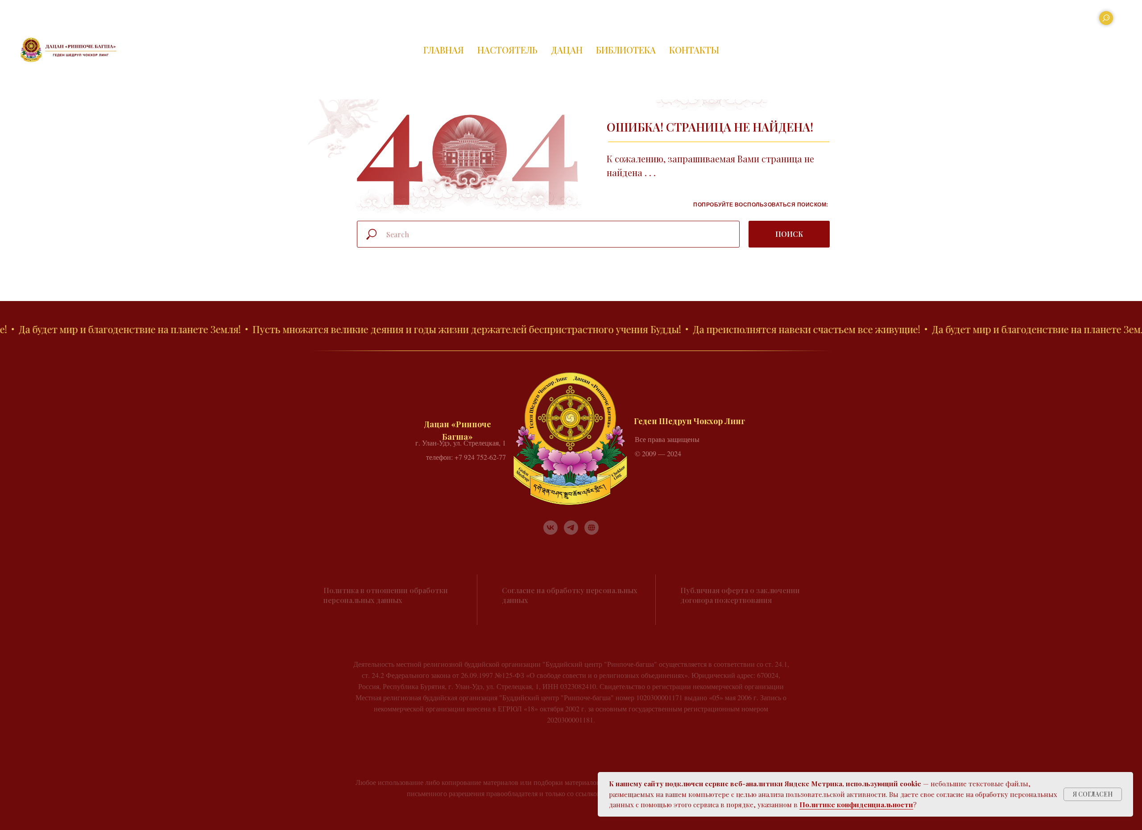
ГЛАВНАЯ (443, 50)
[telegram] (571, 527)
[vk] (550, 527)
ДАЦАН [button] (567, 50)
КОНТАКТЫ (694, 50)
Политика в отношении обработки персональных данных (385, 595)
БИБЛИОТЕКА (626, 50)
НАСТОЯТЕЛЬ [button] (507, 50)
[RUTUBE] (591, 527)
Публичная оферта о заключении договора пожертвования (740, 595)
